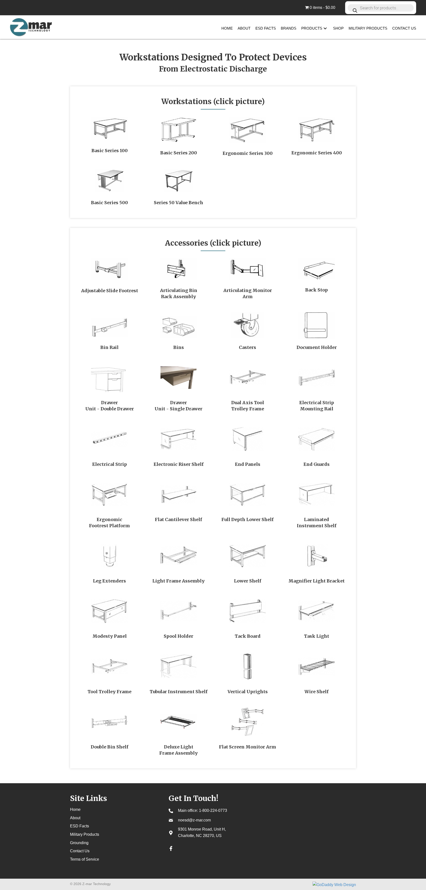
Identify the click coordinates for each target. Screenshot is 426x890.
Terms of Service (84, 859)
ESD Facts (79, 826)
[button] (325, 28)
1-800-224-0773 (213, 810)
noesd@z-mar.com (194, 820)
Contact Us (79, 851)
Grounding (79, 843)
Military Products (84, 834)
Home (75, 809)
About (75, 818)
